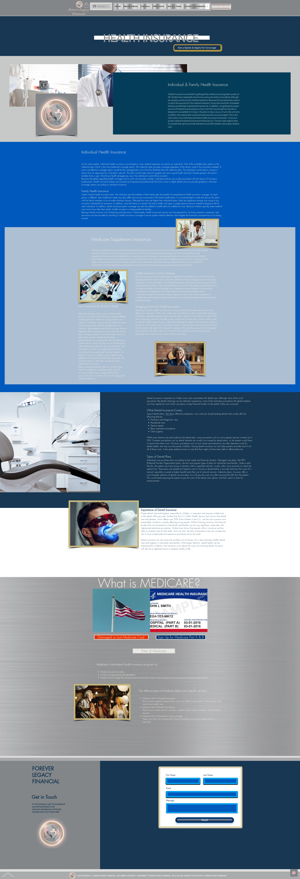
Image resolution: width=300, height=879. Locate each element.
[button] (86, 5)
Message (170, 800)
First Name (170, 775)
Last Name (208, 775)
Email (168, 788)
